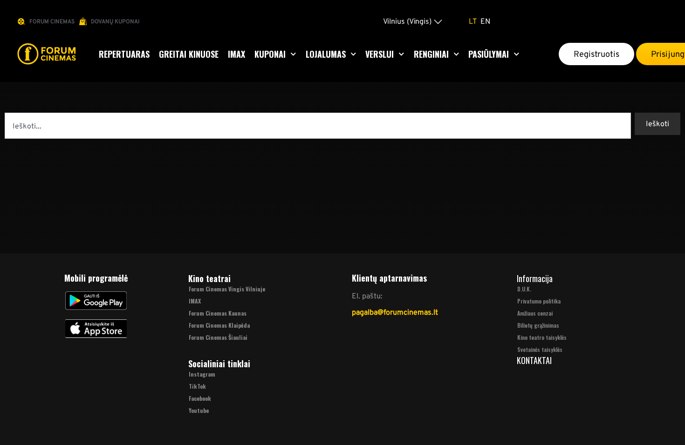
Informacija (535, 278)
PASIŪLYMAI (488, 54)
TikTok (197, 386)
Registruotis (596, 54)
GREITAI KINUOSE (189, 54)
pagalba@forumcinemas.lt (395, 312)
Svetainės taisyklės (539, 349)
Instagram (202, 374)
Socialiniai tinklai (219, 363)
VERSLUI (379, 54)
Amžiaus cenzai (535, 313)
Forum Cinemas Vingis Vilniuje (227, 289)
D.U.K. (524, 289)
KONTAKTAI (534, 360)
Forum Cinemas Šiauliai (218, 337)
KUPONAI (270, 54)
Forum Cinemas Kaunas (218, 313)
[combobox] (318, 126)
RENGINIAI (431, 54)
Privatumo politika (539, 301)
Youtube (199, 410)
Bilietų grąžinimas (538, 325)
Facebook (200, 398)
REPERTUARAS (124, 54)
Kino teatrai (209, 278)
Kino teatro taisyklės (542, 337)
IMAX (236, 54)
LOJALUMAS (326, 54)
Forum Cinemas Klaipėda (219, 325)
